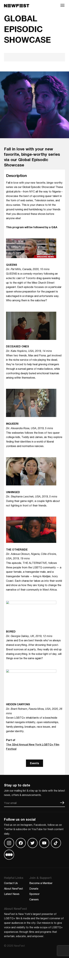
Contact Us (11, 883)
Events (34, 763)
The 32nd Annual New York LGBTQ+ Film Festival (32, 747)
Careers (34, 899)
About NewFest (13, 888)
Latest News (11, 893)
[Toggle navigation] (62, 6)
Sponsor (34, 893)
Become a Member (40, 883)
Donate (33, 888)
